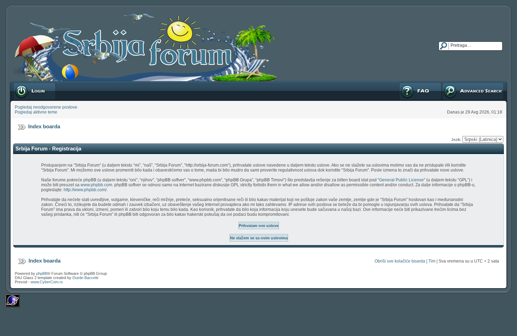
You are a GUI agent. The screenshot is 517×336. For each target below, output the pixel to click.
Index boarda (44, 126)
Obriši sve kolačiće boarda (400, 261)
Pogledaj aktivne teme (36, 112)
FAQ (403, 83)
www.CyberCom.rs (47, 282)
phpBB (41, 273)
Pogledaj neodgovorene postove (46, 107)
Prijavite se (23, 83)
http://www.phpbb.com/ (85, 189)
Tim (431, 261)
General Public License (401, 179)
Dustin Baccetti (85, 278)
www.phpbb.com (96, 184)
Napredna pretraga (460, 83)
